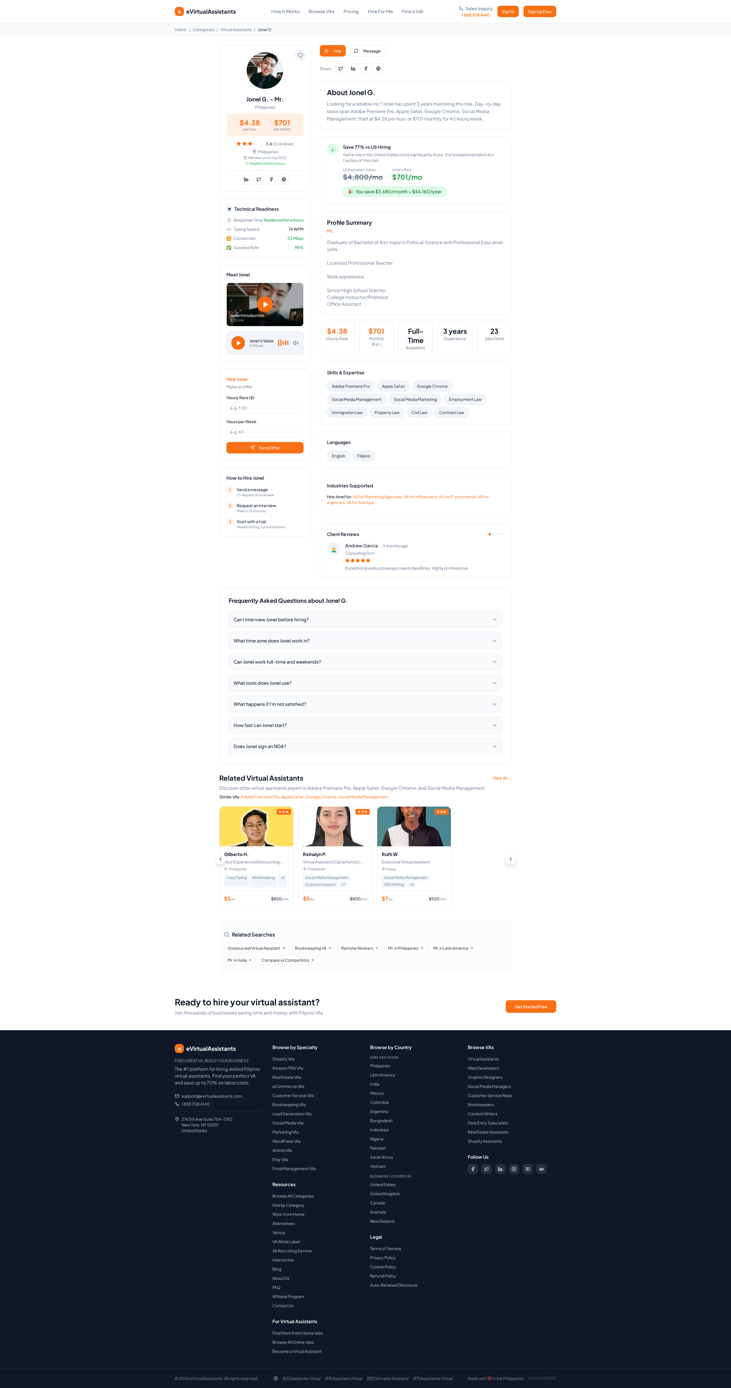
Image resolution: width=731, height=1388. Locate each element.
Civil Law (419, 412)
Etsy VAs (280, 1159)
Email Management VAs (294, 1168)
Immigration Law (347, 412)
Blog (276, 1269)
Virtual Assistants (236, 29)
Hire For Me (380, 11)
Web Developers (483, 1067)
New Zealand (382, 1221)
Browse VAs (321, 11)
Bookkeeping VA (310, 948)
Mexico (377, 1093)
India (374, 1083)
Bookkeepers (481, 1104)
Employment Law (465, 399)
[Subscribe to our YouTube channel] (528, 1169)
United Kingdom (385, 1193)
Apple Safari (393, 386)
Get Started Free (531, 1006)
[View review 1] (490, 534)
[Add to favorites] (300, 55)
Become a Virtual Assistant (297, 1351)
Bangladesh (381, 1120)
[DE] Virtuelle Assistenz (388, 1378)
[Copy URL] (284, 179)
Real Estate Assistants (488, 1131)
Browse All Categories (293, 1195)
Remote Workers (357, 948)
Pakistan (378, 1147)
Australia (378, 1211)
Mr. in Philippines (403, 948)
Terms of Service (385, 1248)
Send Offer (269, 447)
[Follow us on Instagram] (514, 1169)
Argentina (379, 1111)
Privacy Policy (383, 1257)
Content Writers (482, 1113)
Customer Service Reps (490, 1095)
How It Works (285, 11)
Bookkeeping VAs (289, 1104)
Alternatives (283, 1223)
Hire (337, 50)
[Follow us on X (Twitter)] (486, 1169)
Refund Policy (383, 1275)
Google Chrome (432, 386)
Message (372, 50)
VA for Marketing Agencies (377, 496)
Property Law (387, 412)
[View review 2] (493, 534)
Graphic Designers (485, 1077)
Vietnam (378, 1166)
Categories (203, 29)
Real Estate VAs (286, 1077)
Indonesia (379, 1129)
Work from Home (288, 1214)
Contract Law (451, 412)
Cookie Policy (383, 1266)
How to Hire (283, 1259)
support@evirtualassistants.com (212, 1095)
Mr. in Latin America (450, 948)
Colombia (379, 1102)
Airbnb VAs (282, 1150)
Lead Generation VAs (292, 1113)
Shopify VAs (283, 1058)
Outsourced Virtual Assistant (254, 948)
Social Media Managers (489, 1086)
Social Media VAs (288, 1122)
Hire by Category (288, 1205)
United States (382, 1184)
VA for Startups (360, 502)
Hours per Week (241, 421)
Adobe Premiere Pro (351, 386)
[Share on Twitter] (259, 179)
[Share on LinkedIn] (246, 179)
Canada (377, 1202)
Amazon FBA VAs (287, 1067)
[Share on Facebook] (271, 179)
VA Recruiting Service (292, 1250)
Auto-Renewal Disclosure (393, 1284)
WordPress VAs (286, 1141)
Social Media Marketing (415, 399)
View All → (502, 777)
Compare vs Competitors (285, 960)
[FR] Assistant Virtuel (343, 1378)
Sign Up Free (540, 11)
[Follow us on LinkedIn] (500, 1169)
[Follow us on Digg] (541, 1169)
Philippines (380, 1065)
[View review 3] (496, 534)
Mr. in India (237, 960)
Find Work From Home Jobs (297, 1332)
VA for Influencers (420, 496)
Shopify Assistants (485, 1141)
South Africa (381, 1157)
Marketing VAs (285, 1131)
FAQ (276, 1287)
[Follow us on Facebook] (473, 1169)
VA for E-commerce (457, 496)
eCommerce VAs (288, 1086)
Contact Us (282, 1305)
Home (180, 29)
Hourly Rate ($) (240, 397)
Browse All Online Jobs (293, 1342)
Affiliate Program (288, 1296)
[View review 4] (500, 534)
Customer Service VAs (293, 1095)
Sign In (508, 11)
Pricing (351, 11)
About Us (280, 1278)
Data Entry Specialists (488, 1122)
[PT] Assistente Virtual (433, 1378)
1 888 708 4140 (196, 1103)
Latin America (382, 1074)
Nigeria (376, 1138)
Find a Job (412, 11)
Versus (278, 1232)
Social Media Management (356, 399)
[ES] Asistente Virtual (302, 1378)
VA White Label (286, 1241)
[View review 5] (503, 534)
